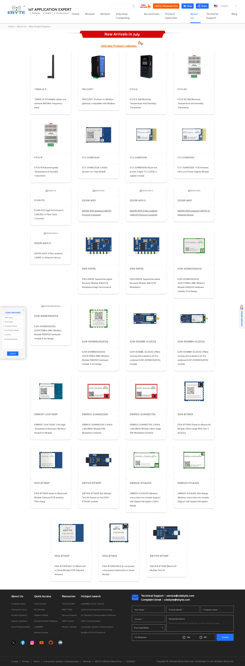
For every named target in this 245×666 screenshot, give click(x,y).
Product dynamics (19, 615)
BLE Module (39, 610)
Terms (36, 661)
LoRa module (40, 604)
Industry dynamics (19, 621)
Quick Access (42, 596)
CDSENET (131, 661)
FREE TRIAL (67, 610)
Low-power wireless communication (97, 627)
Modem (105, 14)
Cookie (14, 661)
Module (90, 14)
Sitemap (87, 661)
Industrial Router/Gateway (46, 621)
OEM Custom (68, 621)
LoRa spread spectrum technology (96, 610)
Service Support (69, 615)
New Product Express (39, 26)
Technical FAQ (68, 604)
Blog (234, 14)
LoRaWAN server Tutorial (92, 604)
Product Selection (171, 16)
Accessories (152, 14)
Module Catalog (69, 627)
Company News (18, 604)
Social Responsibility (20, 627)
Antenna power (41, 633)
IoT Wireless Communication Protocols (98, 615)
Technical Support (212, 16)
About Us (194, 16)
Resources (68, 596)
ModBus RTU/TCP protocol (93, 633)
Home (75, 14)
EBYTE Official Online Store (108, 661)
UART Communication (91, 621)
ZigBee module (41, 615)
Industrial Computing (123, 16)
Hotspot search (91, 596)
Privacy (25, 661)
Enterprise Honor (19, 610)
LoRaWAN (38, 627)
